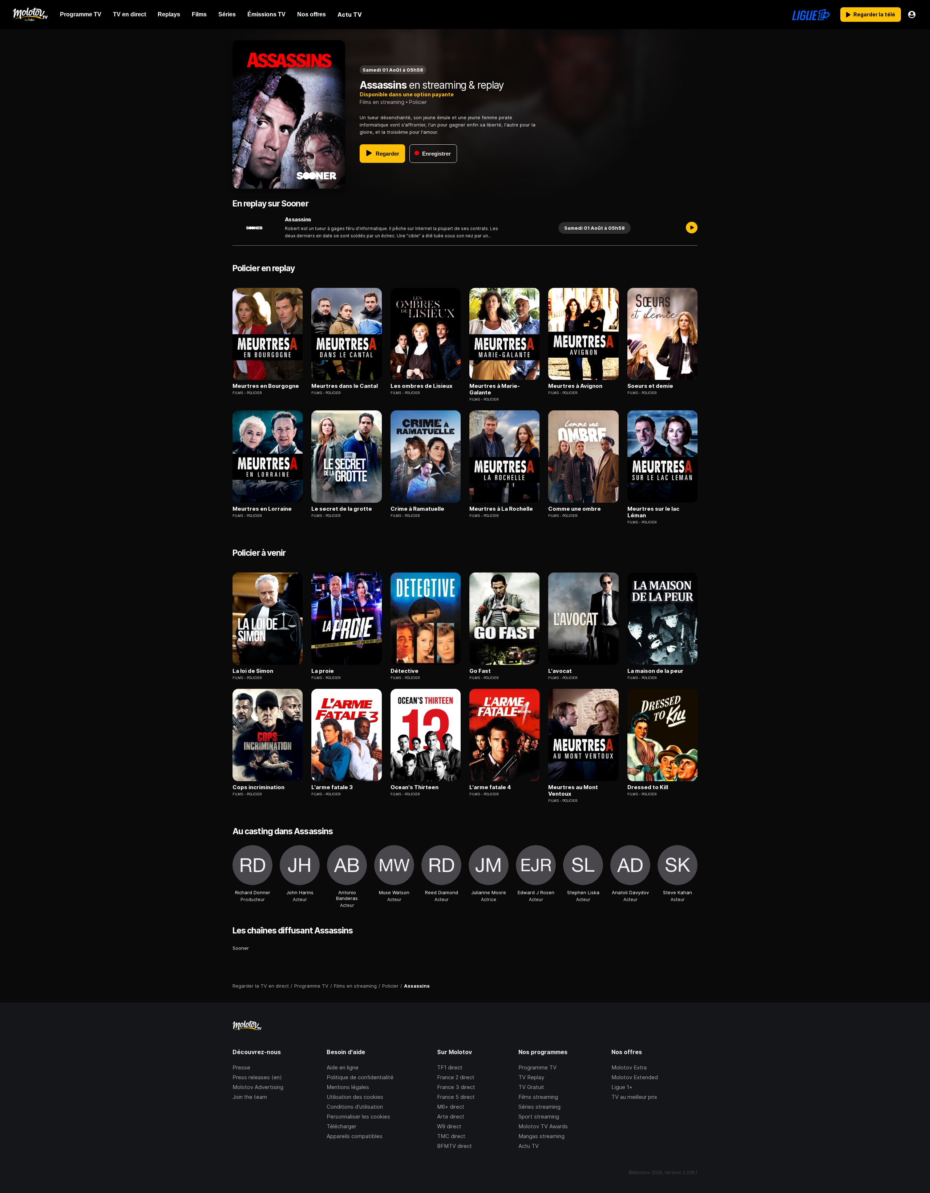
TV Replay (531, 1077)
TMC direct (451, 1136)
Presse (241, 1067)
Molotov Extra (629, 1067)
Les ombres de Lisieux (422, 386)
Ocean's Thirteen (414, 787)
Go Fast (480, 671)
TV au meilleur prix (634, 1096)
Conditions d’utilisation (355, 1106)
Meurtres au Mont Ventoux (573, 790)
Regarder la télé (874, 14)
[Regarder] (692, 228)
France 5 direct (456, 1096)
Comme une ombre (574, 509)
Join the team (249, 1096)
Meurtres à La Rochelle (501, 509)
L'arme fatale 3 (332, 787)
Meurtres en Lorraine (262, 509)
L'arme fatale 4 (490, 787)
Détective (404, 671)
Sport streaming (538, 1116)
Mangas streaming (541, 1136)
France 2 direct (455, 1077)
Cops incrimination (258, 787)
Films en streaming (382, 102)
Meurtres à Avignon (575, 386)
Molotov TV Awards (543, 1126)
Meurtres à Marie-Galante (494, 389)
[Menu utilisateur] (911, 14)
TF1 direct (449, 1067)
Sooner (240, 948)
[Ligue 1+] (811, 14)
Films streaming (538, 1096)
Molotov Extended (634, 1077)
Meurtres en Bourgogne (265, 386)
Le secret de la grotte (341, 509)
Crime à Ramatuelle (417, 509)
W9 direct (449, 1126)
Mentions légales (348, 1087)
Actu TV (528, 1145)
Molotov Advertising (257, 1087)
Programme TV (537, 1067)
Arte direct (450, 1116)
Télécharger (341, 1126)
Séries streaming (539, 1106)
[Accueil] (30, 14)
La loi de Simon (252, 671)
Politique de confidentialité (360, 1077)
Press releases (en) (257, 1077)
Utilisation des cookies (355, 1096)
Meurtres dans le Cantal (344, 386)
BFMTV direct (454, 1145)
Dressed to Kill (647, 787)
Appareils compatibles (355, 1136)
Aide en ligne (343, 1067)
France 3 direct (456, 1087)
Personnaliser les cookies (358, 1116)
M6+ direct (450, 1106)
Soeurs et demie (650, 386)
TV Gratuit (531, 1087)
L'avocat (560, 671)
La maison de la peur (655, 671)
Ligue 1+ (621, 1087)
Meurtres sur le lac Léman (653, 512)
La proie (322, 671)
